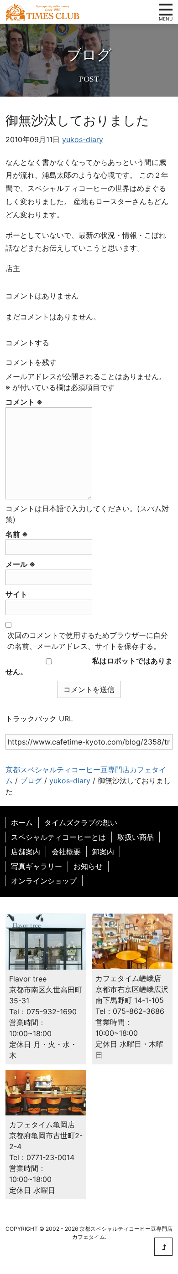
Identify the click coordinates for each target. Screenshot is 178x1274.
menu (166, 9)
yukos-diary (82, 139)
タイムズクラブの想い (80, 822)
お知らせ (88, 866)
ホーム (22, 822)
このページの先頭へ (163, 1247)
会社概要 (66, 851)
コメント (23, 401)
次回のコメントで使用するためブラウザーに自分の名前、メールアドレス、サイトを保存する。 (87, 641)
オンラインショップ (44, 880)
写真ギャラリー (36, 866)
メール (20, 564)
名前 (16, 534)
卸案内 (103, 851)
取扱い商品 (135, 837)
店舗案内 (25, 851)
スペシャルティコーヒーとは (58, 837)
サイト (16, 594)
